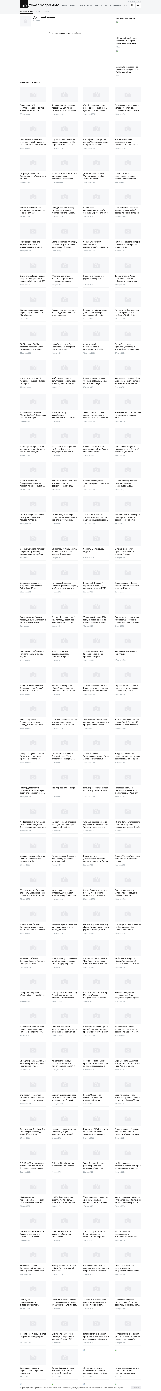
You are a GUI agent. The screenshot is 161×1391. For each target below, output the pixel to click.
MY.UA (24, 4)
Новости (73, 5)
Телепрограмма (44, 5)
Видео (89, 5)
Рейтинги (98, 5)
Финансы (117, 5)
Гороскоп (38, 11)
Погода (108, 5)
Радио (46, 11)
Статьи (82, 5)
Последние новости (125, 18)
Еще (125, 5)
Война (64, 5)
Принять (136, 1388)
